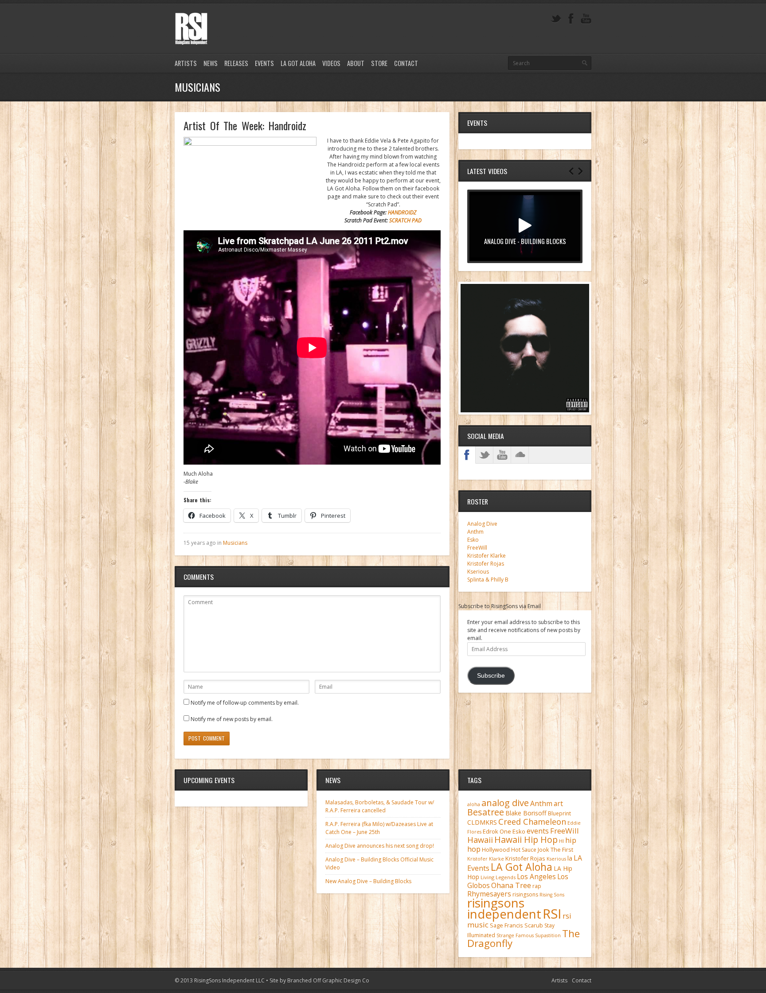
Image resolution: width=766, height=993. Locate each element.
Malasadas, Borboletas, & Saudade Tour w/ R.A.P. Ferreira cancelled (379, 806)
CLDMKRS (482, 822)
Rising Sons (551, 895)
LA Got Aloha (298, 63)
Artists (186, 63)
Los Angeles (536, 876)
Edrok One (497, 831)
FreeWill (477, 547)
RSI (552, 914)
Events (264, 63)
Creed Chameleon (532, 821)
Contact (406, 63)
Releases (236, 63)
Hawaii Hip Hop (526, 840)
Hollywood (496, 849)
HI (561, 841)
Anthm (475, 531)
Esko (473, 539)
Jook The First (555, 849)
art (558, 803)
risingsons (525, 894)
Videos (331, 63)
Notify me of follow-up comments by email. (245, 702)
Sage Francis (506, 925)
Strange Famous (515, 935)
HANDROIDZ (402, 212)
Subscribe (491, 675)
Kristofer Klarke (486, 555)
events (538, 831)
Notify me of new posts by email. (232, 719)
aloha (473, 804)
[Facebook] (571, 18)
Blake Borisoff (526, 813)
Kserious (478, 571)
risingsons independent (504, 908)
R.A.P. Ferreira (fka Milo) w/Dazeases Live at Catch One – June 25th (379, 828)
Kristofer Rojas (485, 563)
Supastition (548, 935)
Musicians (235, 543)
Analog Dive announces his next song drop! (379, 845)
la (569, 858)
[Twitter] (556, 18)
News (210, 63)
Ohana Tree (511, 885)
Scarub (533, 925)
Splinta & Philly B (487, 579)
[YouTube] (586, 18)
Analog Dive (482, 524)
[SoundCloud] (520, 455)
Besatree (485, 812)
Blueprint (559, 813)
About (355, 63)
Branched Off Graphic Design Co (328, 980)
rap (536, 886)
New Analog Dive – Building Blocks (368, 881)
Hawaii (480, 839)
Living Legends (498, 877)
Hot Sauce (523, 849)
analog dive (505, 802)
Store (379, 63)
